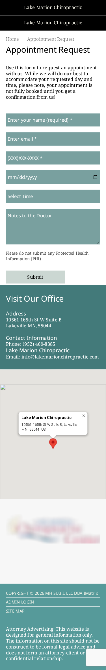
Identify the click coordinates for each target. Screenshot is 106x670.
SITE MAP (15, 611)
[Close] (84, 415)
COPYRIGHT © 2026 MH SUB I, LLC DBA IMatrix (52, 593)
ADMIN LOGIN (20, 602)
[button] (53, 443)
